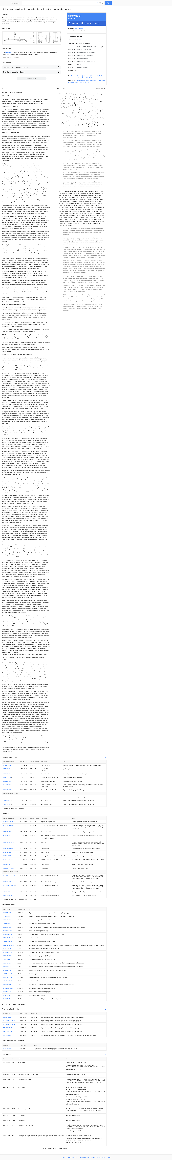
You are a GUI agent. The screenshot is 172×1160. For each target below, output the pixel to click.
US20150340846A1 (9, 848)
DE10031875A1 (7, 797)
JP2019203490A (8, 988)
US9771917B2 (7, 852)
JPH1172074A (7, 959)
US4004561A (7, 769)
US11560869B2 (7, 984)
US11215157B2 (7, 952)
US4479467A (7, 777)
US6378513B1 (7, 963)
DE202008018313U (8, 1031)
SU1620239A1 (7, 999)
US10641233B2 (7, 864)
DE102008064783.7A (9, 1020)
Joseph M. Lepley (79, 28)
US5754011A (7, 784)
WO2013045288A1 (8, 825)
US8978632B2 (7, 948)
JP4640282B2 (7, 800)
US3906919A (7, 765)
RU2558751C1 (7, 835)
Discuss (86, 82)
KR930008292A (7, 934)
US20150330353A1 (9, 842)
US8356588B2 (7, 882)
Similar (97, 23)
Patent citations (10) (77, 76)
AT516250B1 (6, 892)
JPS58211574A (7, 981)
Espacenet (71, 82)
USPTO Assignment (99, 80)
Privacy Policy (101, 1157)
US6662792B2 (7, 790)
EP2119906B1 (7, 991)
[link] (31, 54)
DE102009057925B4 (9, 875)
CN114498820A (7, 895)
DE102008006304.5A (9, 1024)
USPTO (79, 80)
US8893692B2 (7, 832)
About (63, 1157)
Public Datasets (84, 1157)
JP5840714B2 (7, 916)
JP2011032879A (8, 974)
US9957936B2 (7, 856)
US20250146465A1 (9, 868)
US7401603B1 (7, 913)
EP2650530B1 (7, 995)
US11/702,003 (7, 1017)
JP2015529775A (8, 941)
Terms (93, 1157)
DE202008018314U (8, 1028)
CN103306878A (7, 930)
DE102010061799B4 (9, 885)
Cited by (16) (87, 76)
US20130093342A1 (8, 938)
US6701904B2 (7, 970)
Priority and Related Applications (85, 78)
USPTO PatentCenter (87, 80)
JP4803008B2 (7, 804)
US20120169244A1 (9, 821)
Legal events (95, 76)
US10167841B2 (7, 859)
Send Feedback (72, 1157)
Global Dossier (79, 82)
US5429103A (7, 781)
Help (109, 1157)
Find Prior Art (87, 23)
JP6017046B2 (7, 923)
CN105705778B (7, 966)
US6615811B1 (7, 920)
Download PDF (75, 23)
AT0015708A (7, 1035)
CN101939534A (7, 977)
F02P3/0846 (8, 52)
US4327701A (7, 774)
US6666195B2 (7, 927)
